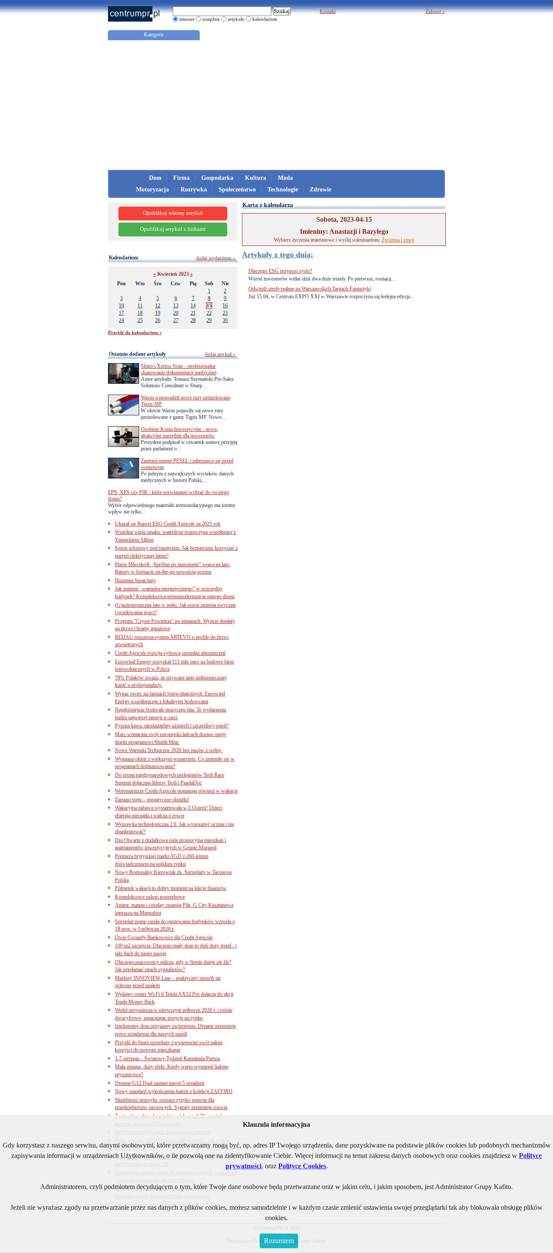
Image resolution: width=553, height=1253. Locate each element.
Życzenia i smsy (397, 240)
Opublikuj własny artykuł (173, 213)
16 (225, 306)
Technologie (282, 189)
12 (157, 306)
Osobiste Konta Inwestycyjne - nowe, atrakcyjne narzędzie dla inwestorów (179, 432)
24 (121, 320)
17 (121, 313)
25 (140, 320)
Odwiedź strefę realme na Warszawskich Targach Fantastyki (309, 289)
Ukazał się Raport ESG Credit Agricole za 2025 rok (167, 524)
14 (193, 306)
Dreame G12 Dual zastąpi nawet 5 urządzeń (159, 1083)
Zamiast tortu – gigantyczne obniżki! (152, 800)
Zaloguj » (435, 11)
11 (140, 306)
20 (175, 313)
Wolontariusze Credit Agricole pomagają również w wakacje (176, 791)
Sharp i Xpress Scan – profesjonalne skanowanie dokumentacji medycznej (178, 369)
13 (175, 306)
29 (209, 320)
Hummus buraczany (135, 580)
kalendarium (264, 19)
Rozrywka (194, 189)
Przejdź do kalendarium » (135, 332)
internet (186, 19)
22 (209, 313)
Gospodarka (217, 178)
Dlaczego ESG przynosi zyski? (280, 271)
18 (140, 313)
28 (193, 320)
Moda (285, 178)
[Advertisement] (276, 105)
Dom (155, 178)
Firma (181, 178)
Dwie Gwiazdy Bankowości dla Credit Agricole (164, 937)
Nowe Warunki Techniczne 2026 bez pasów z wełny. (168, 750)
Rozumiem (279, 1240)
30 (225, 320)
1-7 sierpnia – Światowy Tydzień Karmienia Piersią (167, 1058)
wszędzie (211, 19)
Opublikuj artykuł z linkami (173, 229)
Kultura (255, 178)
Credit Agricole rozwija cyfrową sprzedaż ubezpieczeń (170, 653)
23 (225, 313)
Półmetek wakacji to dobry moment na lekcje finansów (170, 888)
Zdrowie (320, 189)
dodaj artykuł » (220, 354)
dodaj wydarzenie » (215, 257)
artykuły (236, 19)
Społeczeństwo (237, 189)
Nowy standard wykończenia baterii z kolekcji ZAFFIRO (173, 1091)
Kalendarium (123, 258)
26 (157, 320)
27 (175, 320)
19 (157, 313)
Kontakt (328, 11)
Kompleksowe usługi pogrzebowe (150, 897)
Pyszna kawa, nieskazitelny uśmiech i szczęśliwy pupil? (172, 726)
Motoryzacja (152, 189)
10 (121, 306)
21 (193, 313)
